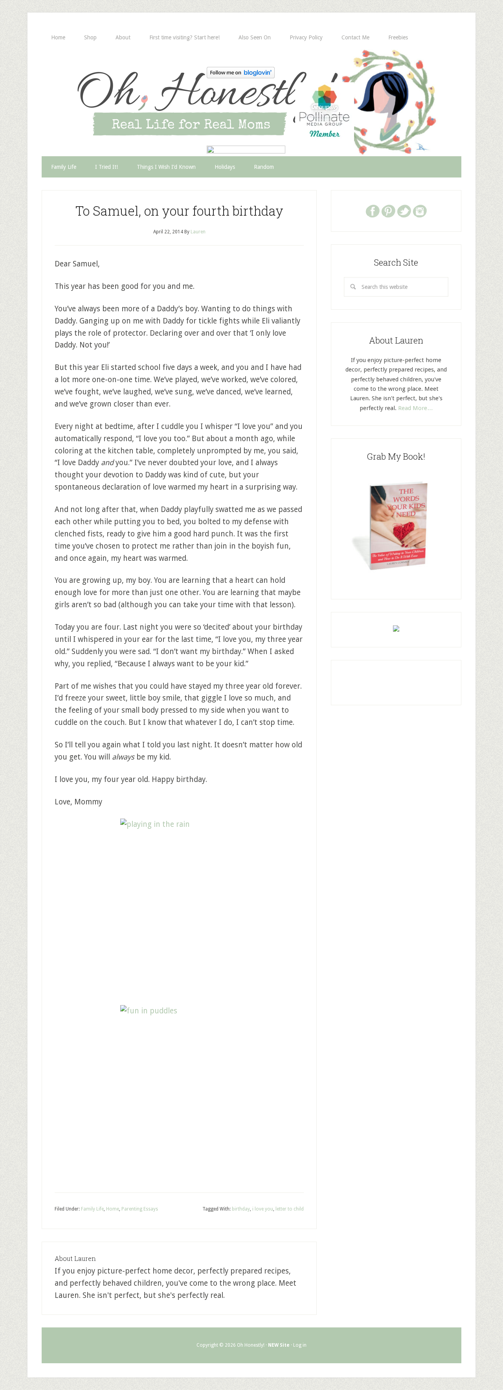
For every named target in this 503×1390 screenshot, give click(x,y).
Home (112, 1209)
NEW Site (279, 1345)
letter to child (289, 1209)
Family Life (92, 1209)
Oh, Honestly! (123, 88)
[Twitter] (404, 210)
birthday (241, 1209)
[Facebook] (372, 210)
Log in (300, 1345)
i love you (262, 1209)
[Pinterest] (388, 210)
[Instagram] (420, 210)
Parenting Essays (139, 1209)
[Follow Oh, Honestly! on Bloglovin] (241, 75)
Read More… (415, 408)
